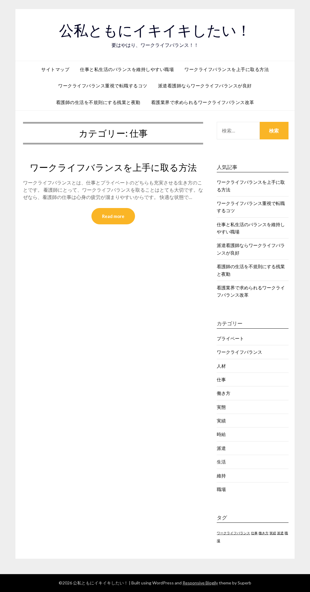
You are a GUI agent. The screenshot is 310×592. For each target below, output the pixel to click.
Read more (113, 216)
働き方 (223, 393)
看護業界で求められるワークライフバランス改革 (202, 102)
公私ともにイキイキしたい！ (155, 30)
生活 (221, 461)
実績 (221, 420)
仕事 (221, 379)
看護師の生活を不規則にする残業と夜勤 (98, 102)
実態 (221, 407)
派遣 (221, 448)
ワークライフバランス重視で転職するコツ (102, 85)
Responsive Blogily (200, 582)
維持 (221, 475)
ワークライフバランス (239, 352)
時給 (221, 434)
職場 (221, 489)
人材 (221, 366)
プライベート (230, 338)
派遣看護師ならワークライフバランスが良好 (205, 85)
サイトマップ (55, 69)
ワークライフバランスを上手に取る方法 (226, 69)
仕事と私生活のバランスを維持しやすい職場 (127, 69)
